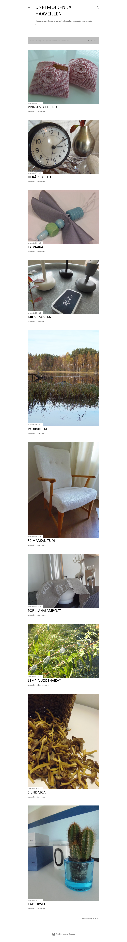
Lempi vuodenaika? (44, 681)
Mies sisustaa (39, 317)
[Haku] (97, 7)
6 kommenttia (41, 112)
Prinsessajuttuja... (44, 107)
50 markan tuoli (42, 541)
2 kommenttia (41, 182)
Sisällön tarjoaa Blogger (65, 934)
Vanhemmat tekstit (90, 919)
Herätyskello (39, 177)
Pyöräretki (37, 429)
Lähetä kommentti (43, 685)
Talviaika (35, 247)
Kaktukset (37, 904)
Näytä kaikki (92, 41)
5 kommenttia (41, 545)
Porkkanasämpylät (44, 611)
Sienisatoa (37, 793)
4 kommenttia (41, 322)
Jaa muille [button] (31, 112)
